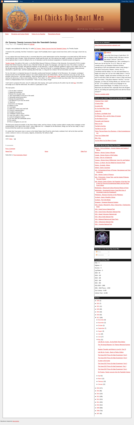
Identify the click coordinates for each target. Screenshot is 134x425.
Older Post (84, 151)
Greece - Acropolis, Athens (102, 165)
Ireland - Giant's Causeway (102, 167)
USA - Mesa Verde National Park (104, 216)
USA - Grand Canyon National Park (105, 209)
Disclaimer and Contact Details (20, 34)
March (100, 378)
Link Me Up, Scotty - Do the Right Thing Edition (111, 342)
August (100, 331)
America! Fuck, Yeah (54, 76)
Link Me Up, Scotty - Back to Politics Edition (111, 352)
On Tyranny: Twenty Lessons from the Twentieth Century (50, 48)
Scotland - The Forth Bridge (103, 200)
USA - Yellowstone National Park (104, 222)
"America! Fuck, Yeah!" (101, 101)
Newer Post (8, 151)
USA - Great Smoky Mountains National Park (107, 211)
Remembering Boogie (54, 34)
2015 (98, 391)
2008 (98, 410)
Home (7, 34)
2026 (98, 300)
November (101, 322)
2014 (98, 393)
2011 (98, 402)
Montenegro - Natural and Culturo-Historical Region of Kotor (112, 188)
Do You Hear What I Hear (102, 108)
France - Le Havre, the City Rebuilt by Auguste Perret (110, 162)
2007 (98, 413)
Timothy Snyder (9, 63)
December (101, 320)
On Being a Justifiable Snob (103, 113)
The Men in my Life (100, 128)
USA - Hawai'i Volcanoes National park (106, 214)
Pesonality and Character (102, 121)
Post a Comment (10, 148)
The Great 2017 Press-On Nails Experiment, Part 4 (112, 358)
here (74, 83)
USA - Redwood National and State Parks (106, 219)
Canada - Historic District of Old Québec (106, 155)
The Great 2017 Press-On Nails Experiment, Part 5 (112, 355)
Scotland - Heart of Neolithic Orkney (105, 197)
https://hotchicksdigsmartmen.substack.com (107, 45)
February (100, 381)
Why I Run (98, 138)
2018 (98, 314)
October (100, 325)
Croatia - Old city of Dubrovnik (103, 157)
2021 (98, 306)
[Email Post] (14, 139)
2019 (98, 312)
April (99, 375)
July (99, 334)
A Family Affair (99, 103)
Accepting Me (99, 106)
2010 (98, 405)
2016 (98, 388)
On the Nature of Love (101, 118)
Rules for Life (98, 123)
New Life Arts (16, 421)
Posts (99, 252)
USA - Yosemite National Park (103, 224)
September (101, 328)
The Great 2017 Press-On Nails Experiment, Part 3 (112, 363)
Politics (11, 139)
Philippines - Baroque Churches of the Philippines (109, 194)
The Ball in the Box (100, 126)
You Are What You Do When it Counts (105, 140)
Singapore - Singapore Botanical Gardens (106, 202)
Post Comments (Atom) (20, 155)
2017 (98, 317)
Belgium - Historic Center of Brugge (105, 152)
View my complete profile (102, 94)
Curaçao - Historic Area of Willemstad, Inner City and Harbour (112, 160)
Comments (100, 255)
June (99, 336)
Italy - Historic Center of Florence (104, 174)
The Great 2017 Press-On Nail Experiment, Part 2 (112, 366)
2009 (98, 408)
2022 (98, 303)
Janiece (108, 52)
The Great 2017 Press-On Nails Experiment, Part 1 (112, 369)
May (99, 339)
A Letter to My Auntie (104, 360)
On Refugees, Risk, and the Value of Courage (108, 116)
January (100, 384)
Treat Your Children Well (102, 135)
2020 (98, 309)
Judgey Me (98, 111)
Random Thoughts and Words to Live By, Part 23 (112, 349)
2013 (98, 396)
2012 (98, 399)
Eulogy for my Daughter (38, 34)
